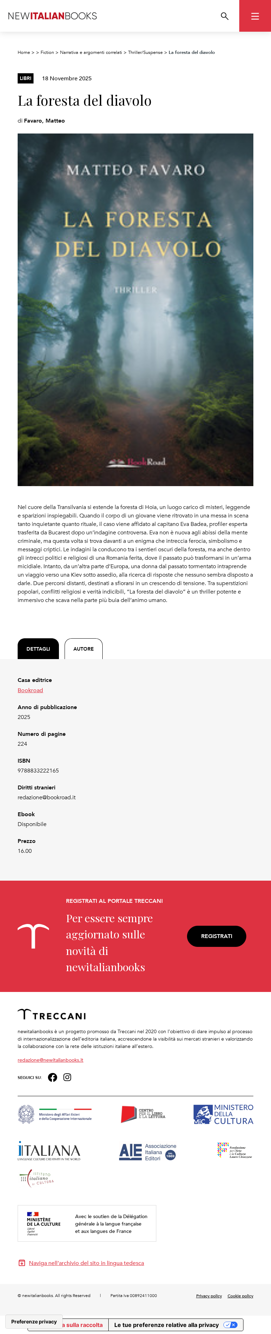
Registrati (216, 936)
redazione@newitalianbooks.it (50, 1060)
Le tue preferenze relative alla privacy (166, 1324)
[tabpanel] (135, 765)
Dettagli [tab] (38, 649)
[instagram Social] (67, 1076)
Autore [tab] (83, 649)
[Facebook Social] (52, 1076)
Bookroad (30, 690)
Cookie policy (240, 1295)
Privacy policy (209, 1295)
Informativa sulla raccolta (68, 1324)
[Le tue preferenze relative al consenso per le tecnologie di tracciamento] (34, 1321)
